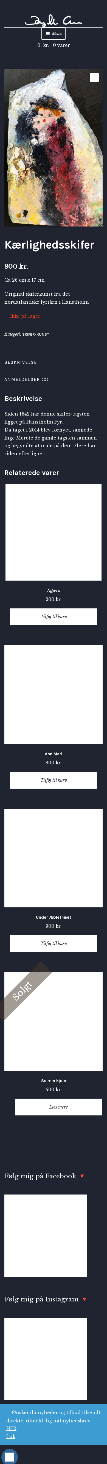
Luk (10, 1436)
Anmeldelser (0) (26, 379)
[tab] (53, 362)
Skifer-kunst (35, 334)
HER (11, 1428)
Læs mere (58, 1107)
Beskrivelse (20, 362)
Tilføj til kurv (53, 616)
